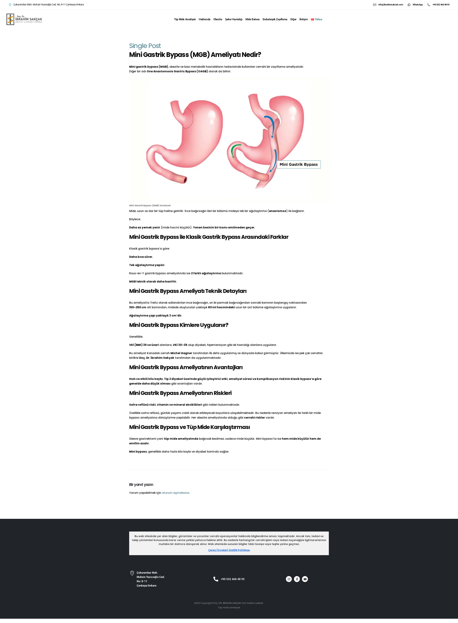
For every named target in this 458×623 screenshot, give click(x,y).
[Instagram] (289, 579)
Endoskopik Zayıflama (275, 19)
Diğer (293, 19)
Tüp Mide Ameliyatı (185, 19)
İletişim (303, 19)
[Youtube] (305, 579)
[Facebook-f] (297, 579)
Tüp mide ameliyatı (229, 607)
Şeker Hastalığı (233, 19)
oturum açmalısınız (175, 493)
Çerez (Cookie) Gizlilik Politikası (229, 550)
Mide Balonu (252, 19)
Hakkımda (204, 19)
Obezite (217, 19)
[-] (24, 19)
